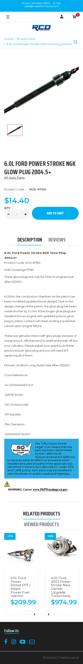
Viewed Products (41, 524)
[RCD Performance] (41, 28)
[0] (74, 17)
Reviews (57, 240)
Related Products (41, 513)
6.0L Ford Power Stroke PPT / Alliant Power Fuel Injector (20, 587)
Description (29, 240)
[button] (75, 42)
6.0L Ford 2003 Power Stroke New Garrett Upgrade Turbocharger (62, 587)
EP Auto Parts (14, 177)
